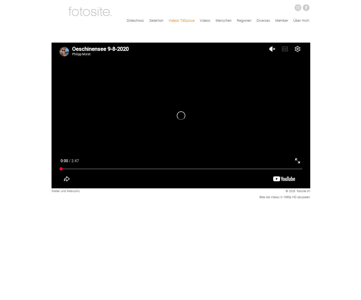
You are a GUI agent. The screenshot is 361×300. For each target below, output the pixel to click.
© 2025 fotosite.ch (298, 191)
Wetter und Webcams (66, 191)
